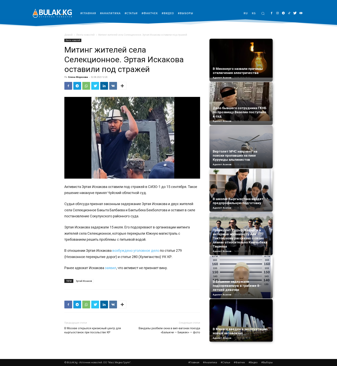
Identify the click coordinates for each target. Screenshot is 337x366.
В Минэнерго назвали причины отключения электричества (238, 71)
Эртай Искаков (84, 280)
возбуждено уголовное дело (136, 250)
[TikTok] (289, 13)
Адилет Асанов (222, 77)
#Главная (193, 362)
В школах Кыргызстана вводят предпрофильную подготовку (238, 201)
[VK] (113, 86)
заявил (110, 268)
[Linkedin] (104, 86)
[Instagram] (277, 13)
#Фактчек (239, 362)
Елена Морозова (78, 76)
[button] (263, 13)
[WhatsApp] (86, 86)
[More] (122, 86)
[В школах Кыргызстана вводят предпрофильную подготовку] (241, 190)
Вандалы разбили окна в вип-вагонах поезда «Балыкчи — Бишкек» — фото (169, 330)
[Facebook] (271, 13)
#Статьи (225, 362)
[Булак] (52, 13)
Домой (68, 34)
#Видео (253, 362)
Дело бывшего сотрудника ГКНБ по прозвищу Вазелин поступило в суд (239, 112)
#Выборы (267, 362)
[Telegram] (283, 13)
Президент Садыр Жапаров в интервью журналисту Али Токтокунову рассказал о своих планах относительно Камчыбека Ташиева (240, 238)
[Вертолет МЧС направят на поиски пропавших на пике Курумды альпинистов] (241, 147)
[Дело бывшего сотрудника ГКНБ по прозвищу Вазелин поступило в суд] (241, 101)
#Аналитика (210, 362)
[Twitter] (295, 13)
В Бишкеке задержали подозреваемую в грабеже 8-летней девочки (237, 286)
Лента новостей (85, 34)
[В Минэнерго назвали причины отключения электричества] (241, 58)
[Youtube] (300, 13)
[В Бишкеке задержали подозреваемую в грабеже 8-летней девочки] (241, 277)
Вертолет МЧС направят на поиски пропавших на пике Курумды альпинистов (235, 155)
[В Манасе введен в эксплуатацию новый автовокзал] (241, 320)
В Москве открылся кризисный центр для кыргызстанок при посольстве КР (92, 330)
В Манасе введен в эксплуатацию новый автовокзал (240, 331)
